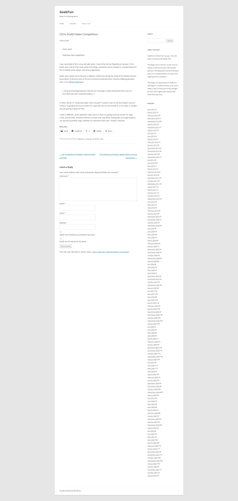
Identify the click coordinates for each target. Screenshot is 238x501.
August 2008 (152, 261)
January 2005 (152, 380)
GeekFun (67, 12)
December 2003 (153, 419)
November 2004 (153, 386)
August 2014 (152, 124)
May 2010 (151, 205)
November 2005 (153, 350)
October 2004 (152, 389)
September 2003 (154, 425)
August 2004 (152, 395)
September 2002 (154, 461)
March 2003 (152, 443)
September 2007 (154, 285)
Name (63, 203)
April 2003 (151, 440)
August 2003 (152, 428)
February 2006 (153, 341)
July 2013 (151, 133)
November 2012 (153, 151)
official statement (76, 82)
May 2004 (151, 404)
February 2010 (153, 211)
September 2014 (154, 121)
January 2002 (152, 467)
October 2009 (152, 222)
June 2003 (151, 434)
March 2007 (152, 303)
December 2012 (153, 148)
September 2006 (154, 321)
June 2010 (151, 202)
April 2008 (151, 273)
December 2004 (153, 383)
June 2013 (151, 136)
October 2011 (152, 181)
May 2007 (151, 297)
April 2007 (151, 300)
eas (102, 139)
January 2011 (152, 193)
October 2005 (152, 353)
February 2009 (153, 243)
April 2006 (151, 336)
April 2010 (151, 208)
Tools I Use (86, 24)
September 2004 (154, 392)
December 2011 (153, 178)
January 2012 (152, 175)
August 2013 (152, 130)
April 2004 (151, 407)
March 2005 (152, 374)
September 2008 (154, 258)
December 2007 (153, 276)
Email (63, 213)
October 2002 (152, 458)
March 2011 (152, 190)
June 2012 (151, 163)
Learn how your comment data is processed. (110, 252)
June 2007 (151, 294)
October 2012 (152, 154)
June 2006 (151, 330)
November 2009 (153, 219)
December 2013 (153, 127)
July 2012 (151, 160)
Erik (168, 56)
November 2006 (153, 315)
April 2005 (151, 371)
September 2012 (154, 157)
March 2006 (152, 339)
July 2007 (151, 291)
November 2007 (153, 279)
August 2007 (152, 288)
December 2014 (153, 118)
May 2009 (151, 234)
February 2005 (153, 377)
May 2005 (151, 368)
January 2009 (152, 246)
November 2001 (153, 470)
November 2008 (153, 252)
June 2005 (151, 365)
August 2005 (152, 359)
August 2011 (152, 187)
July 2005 (151, 362)
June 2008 (151, 267)
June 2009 (151, 231)
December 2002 (153, 452)
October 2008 (152, 255)
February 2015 (153, 115)
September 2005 (154, 356)
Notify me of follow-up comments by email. (77, 235)
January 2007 (152, 309)
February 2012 (153, 172)
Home (62, 24)
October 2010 (152, 196)
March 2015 (152, 112)
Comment (64, 176)
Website (63, 223)
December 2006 (153, 312)
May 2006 (151, 333)
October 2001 (152, 472)
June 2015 (151, 109)
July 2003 (151, 431)
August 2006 (152, 324)
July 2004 (151, 398)
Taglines (72, 24)
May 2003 (151, 437)
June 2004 (151, 401)
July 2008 (151, 264)
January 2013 (152, 145)
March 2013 (152, 139)
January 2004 (152, 416)
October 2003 (152, 422)
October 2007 (152, 282)
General (80, 139)
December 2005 (153, 347)
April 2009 (151, 237)
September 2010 (154, 199)
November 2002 (153, 455)
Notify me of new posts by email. (73, 241)
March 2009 (152, 240)
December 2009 (153, 216)
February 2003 (153, 446)
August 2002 (152, 464)
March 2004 (152, 410)
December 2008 (153, 249)
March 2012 (152, 169)
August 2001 (152, 475)
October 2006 (152, 318)
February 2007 (153, 306)
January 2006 (152, 344)
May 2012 (151, 166)
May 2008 (151, 270)
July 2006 (151, 327)
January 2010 (152, 213)
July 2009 (151, 228)
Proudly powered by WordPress (70, 490)
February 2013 (153, 142)
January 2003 (152, 449)
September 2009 (154, 225)
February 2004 (153, 413)
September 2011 (154, 184)
